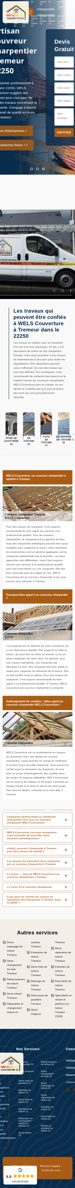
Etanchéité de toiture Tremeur (63, 985)
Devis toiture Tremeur (14, 995)
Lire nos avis (20, 1181)
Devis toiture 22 (25, 1134)
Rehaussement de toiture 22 (8, 20)
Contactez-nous (51, 1170)
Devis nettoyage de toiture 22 (25, 21)
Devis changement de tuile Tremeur (14, 967)
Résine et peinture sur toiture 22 (60, 22)
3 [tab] (43, 169)
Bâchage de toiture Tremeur (38, 985)
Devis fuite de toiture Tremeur (39, 970)
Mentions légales (50, 1166)
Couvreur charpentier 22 (25, 1063)
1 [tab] (31, 169)
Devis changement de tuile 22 (17, 21)
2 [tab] (37, 169)
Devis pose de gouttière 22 (25, 1082)
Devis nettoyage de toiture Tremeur (14, 948)
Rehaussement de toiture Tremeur (15, 983)
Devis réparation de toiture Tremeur (63, 954)
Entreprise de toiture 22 (25, 1110)
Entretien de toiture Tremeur (62, 970)
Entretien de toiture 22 (43, 20)
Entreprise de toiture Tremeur (39, 956)
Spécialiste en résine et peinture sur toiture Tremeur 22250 (63, 1006)
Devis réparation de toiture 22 (34, 21)
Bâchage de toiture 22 (24, 1091)
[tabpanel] (37, 87)
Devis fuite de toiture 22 (25, 1100)
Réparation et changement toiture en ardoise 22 (25, 1122)
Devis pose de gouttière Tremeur (39, 999)
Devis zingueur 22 (26, 1072)
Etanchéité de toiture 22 (51, 20)
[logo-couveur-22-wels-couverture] (16, 12)
